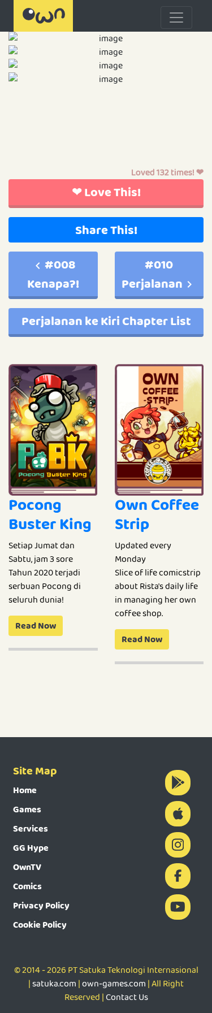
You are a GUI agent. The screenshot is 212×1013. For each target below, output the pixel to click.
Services (30, 828)
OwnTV (27, 866)
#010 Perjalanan (152, 274)
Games (27, 809)
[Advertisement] (106, 132)
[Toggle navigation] (176, 17)
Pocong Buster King (50, 514)
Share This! (106, 229)
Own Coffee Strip (157, 514)
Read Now (35, 625)
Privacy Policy (41, 905)
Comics (27, 886)
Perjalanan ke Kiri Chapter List (106, 320)
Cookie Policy (40, 924)
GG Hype (31, 847)
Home (25, 789)
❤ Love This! (106, 192)
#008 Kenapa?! (53, 274)
